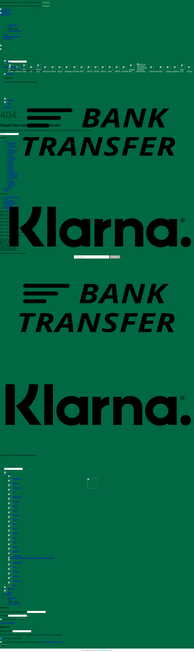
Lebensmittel (153, 71)
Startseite (10, 100)
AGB (5, 34)
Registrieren (4, 645)
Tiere (160, 71)
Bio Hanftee (11, 70)
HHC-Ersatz (24, 70)
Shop (9, 62)
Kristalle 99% (132, 70)
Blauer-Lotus (38, 70)
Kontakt (6, 208)
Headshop (68, 71)
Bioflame (18, 71)
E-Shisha (76, 71)
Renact (189, 71)
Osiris (110, 71)
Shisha (103, 71)
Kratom (53, 71)
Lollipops (169, 71)
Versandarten (9, 201)
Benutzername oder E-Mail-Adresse (13, 612)
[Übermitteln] (1, 136)
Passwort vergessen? (7, 623)
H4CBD (96, 71)
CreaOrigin (103, 650)
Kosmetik (125, 71)
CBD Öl (117, 71)
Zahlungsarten (9, 204)
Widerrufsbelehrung (11, 202)
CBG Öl (89, 71)
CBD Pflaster (140, 71)
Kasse (9, 104)
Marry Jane (182, 70)
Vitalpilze (176, 71)
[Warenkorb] (9, 74)
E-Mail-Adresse (6, 631)
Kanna (60, 71)
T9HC (82, 71)
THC (31, 71)
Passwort (4, 615)
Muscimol (46, 71)
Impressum (8, 38)
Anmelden (21, 619)
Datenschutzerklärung (12, 36)
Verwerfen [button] (46, 2)
